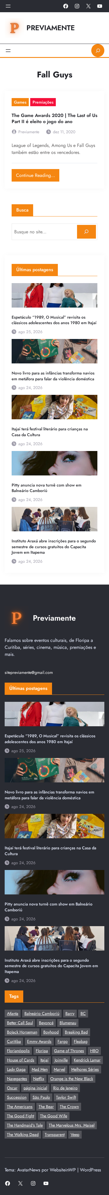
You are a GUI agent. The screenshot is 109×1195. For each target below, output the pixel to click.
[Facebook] (65, 6)
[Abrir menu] (8, 6)
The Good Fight (20, 1116)
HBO (94, 1051)
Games (20, 102)
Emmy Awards (39, 1041)
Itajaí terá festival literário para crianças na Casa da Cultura (50, 432)
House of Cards (20, 1060)
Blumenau (68, 1023)
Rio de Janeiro (65, 1088)
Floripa (42, 1051)
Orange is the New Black (71, 1079)
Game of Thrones (69, 1051)
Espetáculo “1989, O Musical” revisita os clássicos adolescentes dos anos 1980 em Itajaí (54, 320)
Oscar (12, 1088)
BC (83, 1013)
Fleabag (80, 1041)
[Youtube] (99, 6)
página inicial (35, 1088)
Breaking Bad (76, 1032)
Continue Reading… (37, 174)
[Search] (86, 232)
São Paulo (41, 1097)
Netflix (38, 1079)
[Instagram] (77, 6)
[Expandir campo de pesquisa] (97, 50)
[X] (88, 6)
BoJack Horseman (22, 1032)
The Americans (20, 1106)
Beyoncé (46, 1023)
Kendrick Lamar (87, 1060)
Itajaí (44, 1060)
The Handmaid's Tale (25, 1125)
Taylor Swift (66, 1097)
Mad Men (40, 1069)
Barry (69, 1013)
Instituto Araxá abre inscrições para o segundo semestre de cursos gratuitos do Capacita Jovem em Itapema (54, 546)
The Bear (46, 1106)
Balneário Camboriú (41, 1013)
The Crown (69, 1106)
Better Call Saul (20, 1023)
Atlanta (12, 1013)
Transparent (55, 1134)
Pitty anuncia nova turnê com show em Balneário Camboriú (46, 488)
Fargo (63, 1041)
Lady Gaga (16, 1069)
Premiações (43, 102)
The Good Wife (53, 1116)
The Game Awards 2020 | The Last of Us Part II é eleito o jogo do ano (54, 119)
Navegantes (17, 1079)
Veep (75, 1134)
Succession (16, 1097)
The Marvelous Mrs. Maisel (71, 1125)
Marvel (59, 1069)
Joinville (61, 1060)
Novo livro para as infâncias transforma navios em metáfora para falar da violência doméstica (53, 376)
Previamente (50, 28)
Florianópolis (18, 1051)
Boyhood (51, 1032)
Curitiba (14, 1041)
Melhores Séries (85, 1069)
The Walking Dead (23, 1134)
